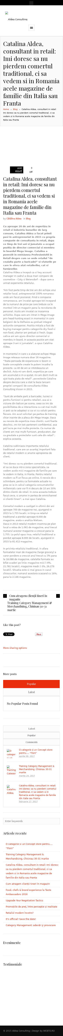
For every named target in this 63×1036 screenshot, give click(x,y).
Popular (31, 684)
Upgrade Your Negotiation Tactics (24, 900)
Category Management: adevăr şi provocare (31, 925)
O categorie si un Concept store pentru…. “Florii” (35, 751)
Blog (15, 109)
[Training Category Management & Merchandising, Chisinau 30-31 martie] (11, 769)
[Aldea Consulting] (31, 16)
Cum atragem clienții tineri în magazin (28, 597)
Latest (31, 692)
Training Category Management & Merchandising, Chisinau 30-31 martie (29, 606)
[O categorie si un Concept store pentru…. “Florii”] (11, 753)
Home (6, 109)
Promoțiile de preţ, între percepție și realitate (31, 906)
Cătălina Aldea (13, 218)
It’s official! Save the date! (21, 919)
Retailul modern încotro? (20, 913)
